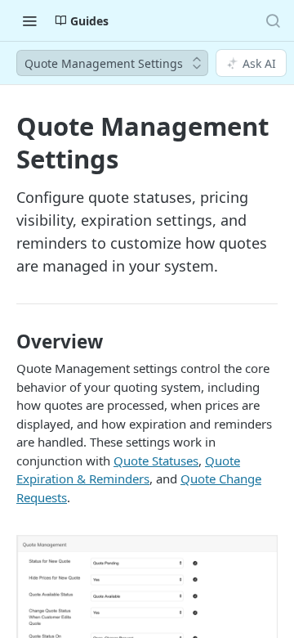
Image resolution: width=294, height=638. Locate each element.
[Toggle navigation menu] (29, 20)
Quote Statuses (156, 460)
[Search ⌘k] (273, 20)
